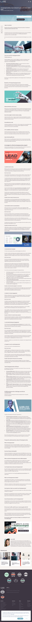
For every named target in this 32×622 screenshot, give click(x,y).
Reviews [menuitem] (20, 609)
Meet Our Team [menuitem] (21, 604)
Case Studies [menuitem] (29, 603)
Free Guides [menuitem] (28, 604)
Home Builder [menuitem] (13, 603)
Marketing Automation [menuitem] (3, 608)
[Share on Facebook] (2, 26)
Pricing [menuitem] (20, 605)
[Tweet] (2, 28)
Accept (20, 618)
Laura (13, 539)
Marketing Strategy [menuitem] (3, 609)
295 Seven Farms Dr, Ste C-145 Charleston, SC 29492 (12, 590)
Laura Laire (11, 10)
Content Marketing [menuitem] (3, 603)
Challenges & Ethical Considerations (9, 28)
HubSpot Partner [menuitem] (3, 606)
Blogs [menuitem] (28, 602)
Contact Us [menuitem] (28, 606)
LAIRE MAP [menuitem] (2, 607)
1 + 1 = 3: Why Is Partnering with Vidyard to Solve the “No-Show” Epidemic (26, 563)
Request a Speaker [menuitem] (21, 608)
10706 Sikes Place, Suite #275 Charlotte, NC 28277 (12, 592)
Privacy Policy (12, 614)
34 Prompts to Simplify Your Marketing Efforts (15, 563)
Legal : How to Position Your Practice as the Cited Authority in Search (4, 563)
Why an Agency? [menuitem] (29, 605)
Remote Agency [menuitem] (21, 606)
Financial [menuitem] (13, 602)
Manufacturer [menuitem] (13, 604)
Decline (27, 618)
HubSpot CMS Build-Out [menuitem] (4, 604)
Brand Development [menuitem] (3, 602)
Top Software (27, 27)
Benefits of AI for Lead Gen (8, 27)
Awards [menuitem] (20, 602)
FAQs (17, 28)
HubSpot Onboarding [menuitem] (3, 605)
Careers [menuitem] (20, 607)
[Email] (2, 32)
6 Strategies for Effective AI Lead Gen (19, 27)
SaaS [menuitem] (12, 605)
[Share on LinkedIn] (2, 30)
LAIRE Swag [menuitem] (20, 603)
